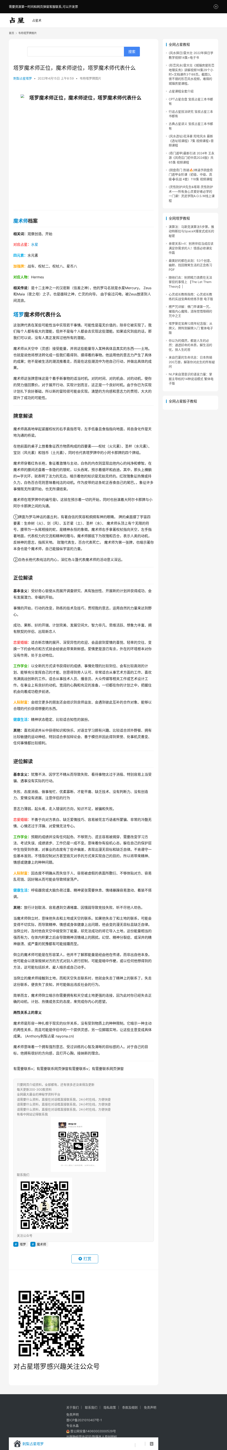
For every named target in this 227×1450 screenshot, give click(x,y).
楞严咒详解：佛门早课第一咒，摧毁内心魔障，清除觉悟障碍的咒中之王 (190, 311)
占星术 (36, 20)
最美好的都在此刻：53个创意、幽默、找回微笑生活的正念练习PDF (191, 265)
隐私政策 (110, 1407)
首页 (11, 33)
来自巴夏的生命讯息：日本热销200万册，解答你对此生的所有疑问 (192, 361)
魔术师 (20, 221)
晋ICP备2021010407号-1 (84, 1420)
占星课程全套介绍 (181, 91)
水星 (34, 244)
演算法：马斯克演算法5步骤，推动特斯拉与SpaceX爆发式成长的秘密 (191, 231)
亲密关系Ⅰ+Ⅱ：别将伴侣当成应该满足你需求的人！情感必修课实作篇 (191, 248)
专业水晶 (72, 1425)
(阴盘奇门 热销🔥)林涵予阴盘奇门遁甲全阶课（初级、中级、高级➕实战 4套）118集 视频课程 (191, 174)
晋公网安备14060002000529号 (92, 1431)
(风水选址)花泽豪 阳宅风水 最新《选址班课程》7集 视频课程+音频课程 (191, 140)
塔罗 (18, 314)
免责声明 (150, 1407)
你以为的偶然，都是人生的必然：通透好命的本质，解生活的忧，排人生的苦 (190, 345)
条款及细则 (130, 1407)
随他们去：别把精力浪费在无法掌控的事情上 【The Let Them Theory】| (190, 281)
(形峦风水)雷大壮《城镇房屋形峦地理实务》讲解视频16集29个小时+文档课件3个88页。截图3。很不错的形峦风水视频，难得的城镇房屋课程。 (191, 74)
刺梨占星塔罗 (22, 78)
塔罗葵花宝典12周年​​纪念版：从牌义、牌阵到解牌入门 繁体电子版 (191, 328)
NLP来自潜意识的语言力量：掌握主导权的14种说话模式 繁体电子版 (191, 378)
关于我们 (72, 1407)
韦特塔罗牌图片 (90, 78)
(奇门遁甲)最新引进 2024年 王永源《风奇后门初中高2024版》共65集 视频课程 (191, 157)
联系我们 (91, 1407)
